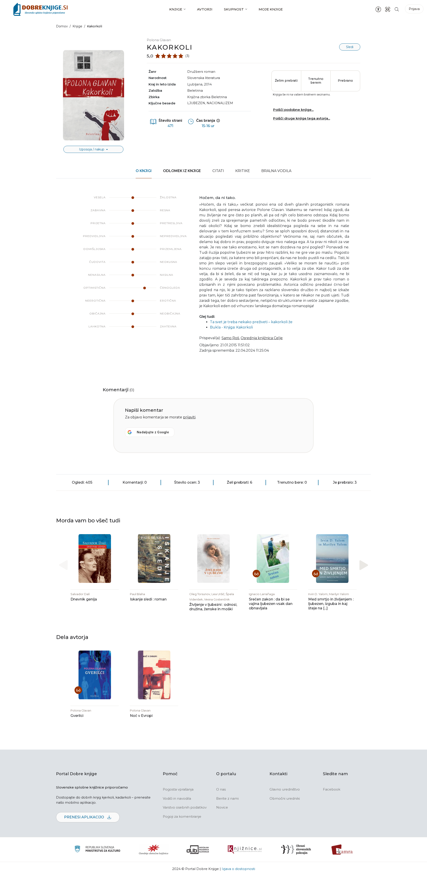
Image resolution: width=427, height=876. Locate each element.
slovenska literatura (203, 78)
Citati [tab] (218, 171)
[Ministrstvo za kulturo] (97, 849)
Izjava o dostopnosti (238, 869)
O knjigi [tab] (144, 171)
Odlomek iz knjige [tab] (182, 171)
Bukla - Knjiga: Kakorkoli (231, 327)
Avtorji (204, 9)
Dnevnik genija (83, 599)
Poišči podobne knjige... (293, 109)
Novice (222, 807)
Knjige (175, 9)
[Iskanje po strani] (396, 9)
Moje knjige (271, 9)
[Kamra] (342, 849)
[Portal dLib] (198, 849)
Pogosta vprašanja (178, 789)
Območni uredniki (285, 798)
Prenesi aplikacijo (84, 817)
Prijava (414, 9)
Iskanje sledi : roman (148, 599)
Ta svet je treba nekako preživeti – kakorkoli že (251, 322)
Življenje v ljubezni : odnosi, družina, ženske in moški (213, 606)
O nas (221, 789)
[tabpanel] (213, 276)
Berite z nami (227, 798)
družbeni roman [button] (201, 71)
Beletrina (195, 90)
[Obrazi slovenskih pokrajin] (296, 849)
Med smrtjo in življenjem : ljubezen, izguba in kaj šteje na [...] (331, 603)
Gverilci (76, 716)
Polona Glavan (159, 40)
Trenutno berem (315, 81)
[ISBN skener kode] (387, 9)
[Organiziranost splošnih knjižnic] (154, 849)
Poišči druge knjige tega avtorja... (301, 118)
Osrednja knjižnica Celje (262, 338)
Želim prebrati (286, 81)
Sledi (349, 47)
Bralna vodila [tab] (276, 171)
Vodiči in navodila (177, 798)
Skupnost (234, 9)
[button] (364, 565)
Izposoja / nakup (92, 149)
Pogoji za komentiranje (182, 816)
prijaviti (189, 417)
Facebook (331, 789)
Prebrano (345, 81)
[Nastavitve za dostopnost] (378, 9)
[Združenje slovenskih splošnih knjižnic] (245, 849)
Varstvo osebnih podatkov (185, 807)
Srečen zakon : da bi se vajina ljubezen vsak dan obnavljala (270, 603)
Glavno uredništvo (285, 789)
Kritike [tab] (242, 171)
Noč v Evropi (141, 716)
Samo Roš (230, 338)
